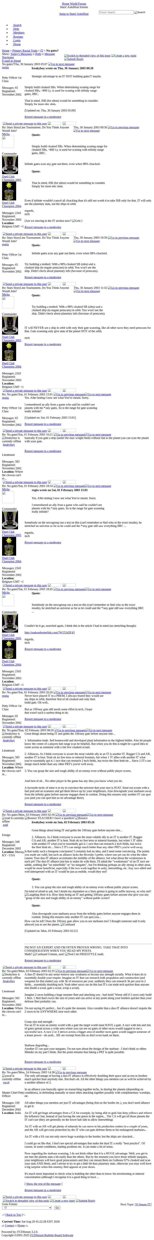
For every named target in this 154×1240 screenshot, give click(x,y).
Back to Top (13, 1214)
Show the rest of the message (43, 1183)
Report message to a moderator (43, 116)
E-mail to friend (11, 60)
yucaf (6, 1082)
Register (18, 36)
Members (18, 32)
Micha (6, 134)
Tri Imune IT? (143, 1204)
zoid (5, 824)
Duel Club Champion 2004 (11, 204)
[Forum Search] (116, 12)
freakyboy (9, 444)
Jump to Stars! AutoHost (73, 13)
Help (16, 28)
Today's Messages (21, 54)
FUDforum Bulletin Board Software (51, 1235)
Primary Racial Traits (24, 50)
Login (16, 40)
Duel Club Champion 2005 (11, 178)
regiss (5, 67)
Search (17, 25)
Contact (9, 1225)
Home (17, 44)
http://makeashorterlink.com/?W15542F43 (50, 632)
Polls (38, 54)
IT (41, 50)
